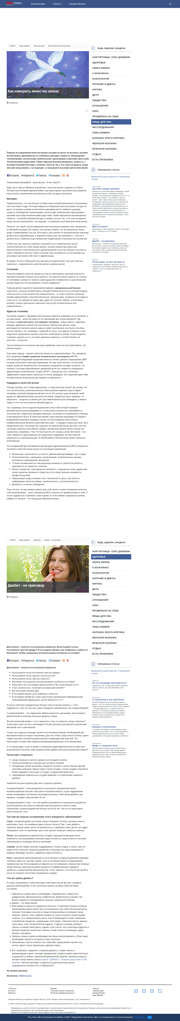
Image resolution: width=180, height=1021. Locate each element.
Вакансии (11, 993)
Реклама (53, 988)
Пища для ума (101, 122)
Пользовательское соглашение (62, 991)
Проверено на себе (105, 116)
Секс (95, 111)
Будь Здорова (98, 995)
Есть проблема (102, 159)
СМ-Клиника (25, 975)
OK (150, 1017)
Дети (95, 95)
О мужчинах (100, 73)
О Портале (12, 988)
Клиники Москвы (77, 4)
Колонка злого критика (108, 138)
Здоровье (99, 62)
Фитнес (97, 89)
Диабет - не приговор (103, 241)
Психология (100, 78)
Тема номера (101, 132)
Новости (57, 4)
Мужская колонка (104, 149)
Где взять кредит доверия (106, 189)
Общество (99, 100)
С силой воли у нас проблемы (108, 700)
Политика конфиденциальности (62, 993)
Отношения (100, 105)
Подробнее (139, 1017)
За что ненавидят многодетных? (109, 683)
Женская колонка (104, 143)
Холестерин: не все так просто (108, 262)
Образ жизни (101, 68)
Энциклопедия (38, 4)
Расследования (103, 127)
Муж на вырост (100, 226)
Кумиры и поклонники (104, 727)
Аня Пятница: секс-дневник (111, 57)
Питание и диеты (104, 84)
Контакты (11, 991)
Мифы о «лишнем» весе (105, 746)
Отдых (96, 154)
